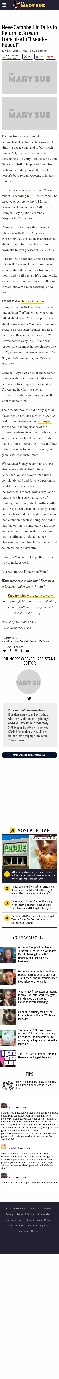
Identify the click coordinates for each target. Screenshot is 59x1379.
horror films (7, 641)
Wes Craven (44, 641)
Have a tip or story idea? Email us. (36, 1081)
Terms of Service (25, 1214)
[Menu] (4, 5)
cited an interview (32, 301)
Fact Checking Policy (39, 1225)
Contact (35, 1231)
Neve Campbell (21, 641)
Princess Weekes (12, 50)
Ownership (22, 1231)
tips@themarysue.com (16, 627)
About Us (34, 1208)
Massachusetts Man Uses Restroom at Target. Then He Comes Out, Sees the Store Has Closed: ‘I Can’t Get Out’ (33, 919)
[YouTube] (27, 652)
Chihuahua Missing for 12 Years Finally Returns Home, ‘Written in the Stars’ (37, 1015)
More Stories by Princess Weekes (29, 755)
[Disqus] (29, 1142)
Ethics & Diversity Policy (38, 1220)
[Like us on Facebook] (10, 652)
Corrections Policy (15, 1225)
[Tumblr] (22, 652)
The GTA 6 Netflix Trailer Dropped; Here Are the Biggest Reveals (37, 1055)
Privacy (9, 1214)
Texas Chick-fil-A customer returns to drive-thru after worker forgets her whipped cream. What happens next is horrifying (37, 997)
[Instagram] (16, 652)
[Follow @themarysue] (4, 652)
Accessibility (44, 1214)
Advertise (47, 1208)
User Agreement (13, 1220)
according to (23, 195)
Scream (33, 641)
